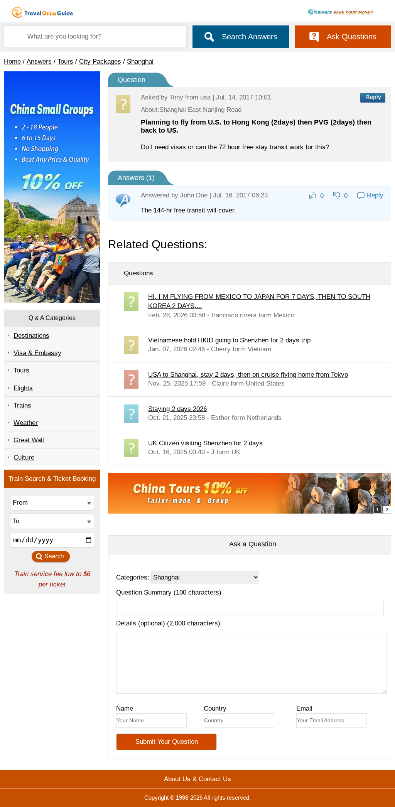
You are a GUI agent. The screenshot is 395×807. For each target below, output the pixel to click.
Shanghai (140, 61)
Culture (24, 457)
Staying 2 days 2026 (177, 409)
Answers (39, 61)
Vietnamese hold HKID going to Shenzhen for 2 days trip (229, 340)
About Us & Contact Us (197, 779)
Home (12, 61)
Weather (26, 422)
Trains (22, 405)
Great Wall (29, 440)
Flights (23, 388)
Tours (65, 61)
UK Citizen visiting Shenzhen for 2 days (205, 443)
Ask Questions (351, 36)
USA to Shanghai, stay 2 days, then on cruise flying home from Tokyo (248, 374)
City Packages (100, 61)
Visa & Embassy (37, 353)
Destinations (31, 335)
